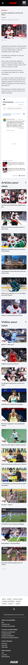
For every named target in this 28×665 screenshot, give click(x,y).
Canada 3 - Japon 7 (7, 505)
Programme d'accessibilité (8, 626)
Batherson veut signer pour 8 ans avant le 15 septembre (13, 250)
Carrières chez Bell (17, 599)
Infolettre (9, 599)
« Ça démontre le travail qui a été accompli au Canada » (13, 484)
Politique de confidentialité (8, 632)
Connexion (16, 102)
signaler (22, 130)
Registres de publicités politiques (10, 637)
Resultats (24, 4)
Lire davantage (21, 128)
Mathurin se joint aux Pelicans (10, 364)
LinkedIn (18, 603)
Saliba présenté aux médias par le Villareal (13, 464)
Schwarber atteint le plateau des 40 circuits (11, 563)
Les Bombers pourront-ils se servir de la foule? (12, 384)
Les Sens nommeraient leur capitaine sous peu (13, 206)
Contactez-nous (6, 624)
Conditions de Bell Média (8, 601)
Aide (3, 622)
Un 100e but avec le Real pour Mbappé (12, 524)
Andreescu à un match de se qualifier (12, 404)
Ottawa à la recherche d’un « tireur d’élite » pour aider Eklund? (13, 294)
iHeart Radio (5, 647)
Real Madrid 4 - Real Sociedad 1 (10, 543)
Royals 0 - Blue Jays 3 (7, 344)
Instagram (4, 603)
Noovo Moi (4, 645)
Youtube (10, 603)
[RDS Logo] (13, 3)
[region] (14, 139)
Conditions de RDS (6, 633)
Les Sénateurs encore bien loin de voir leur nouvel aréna (13, 272)
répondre (9, 130)
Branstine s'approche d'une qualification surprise (13, 424)
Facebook (18, 601)
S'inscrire (22, 102)
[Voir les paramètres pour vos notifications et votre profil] (4, 99)
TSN (3, 652)
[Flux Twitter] (14, 609)
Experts (4, 599)
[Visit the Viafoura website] (22, 175)
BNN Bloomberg (6, 656)
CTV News (4, 654)
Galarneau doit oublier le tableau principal (13, 445)
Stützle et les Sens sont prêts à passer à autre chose (12, 228)
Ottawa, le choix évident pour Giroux (12, 315)
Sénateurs (4, 10)
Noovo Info (4, 643)
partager (18, 130)
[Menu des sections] (2, 3)
